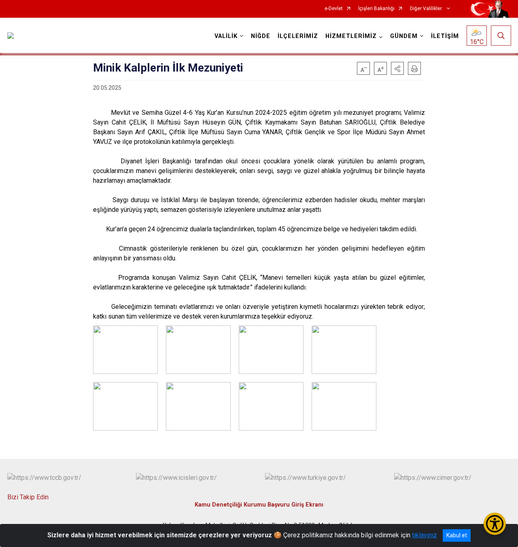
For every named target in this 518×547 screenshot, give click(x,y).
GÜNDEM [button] (404, 36)
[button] (397, 68)
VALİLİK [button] (226, 36)
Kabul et (456, 535)
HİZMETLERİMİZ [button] (351, 36)
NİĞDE (260, 36)
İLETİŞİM (445, 36)
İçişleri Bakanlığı (376, 8)
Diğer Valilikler (426, 8)
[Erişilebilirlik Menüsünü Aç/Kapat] (495, 524)
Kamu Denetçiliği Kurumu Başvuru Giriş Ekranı (259, 504)
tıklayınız (424, 535)
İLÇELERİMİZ (298, 36)
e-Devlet (334, 8)
